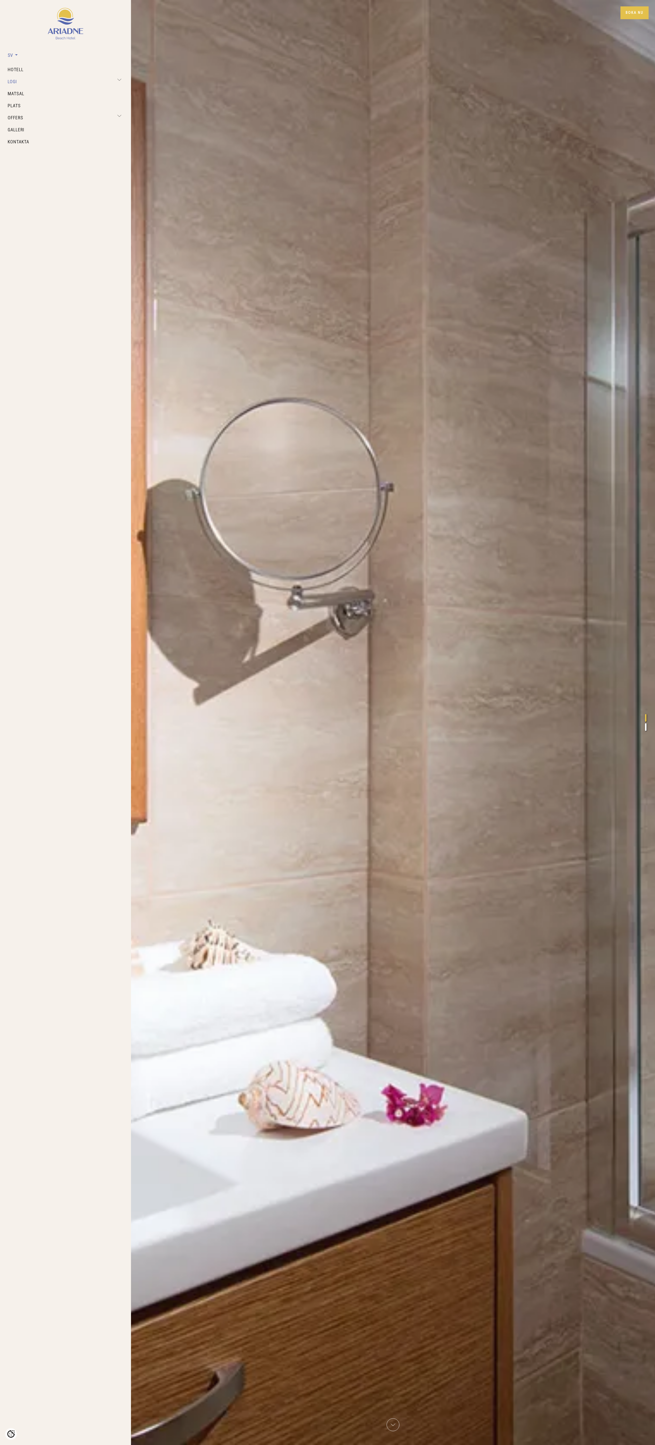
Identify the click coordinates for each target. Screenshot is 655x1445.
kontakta (18, 141)
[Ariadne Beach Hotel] (65, 23)
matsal (16, 93)
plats (14, 105)
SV (11, 55)
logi (12, 81)
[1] (646, 727)
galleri (16, 129)
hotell (16, 69)
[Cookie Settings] (11, 1434)
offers (15, 117)
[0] (646, 718)
